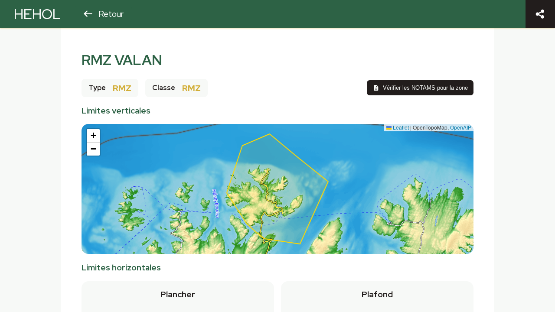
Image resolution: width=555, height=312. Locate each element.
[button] (93, 136)
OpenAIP (460, 127)
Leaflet (400, 127)
